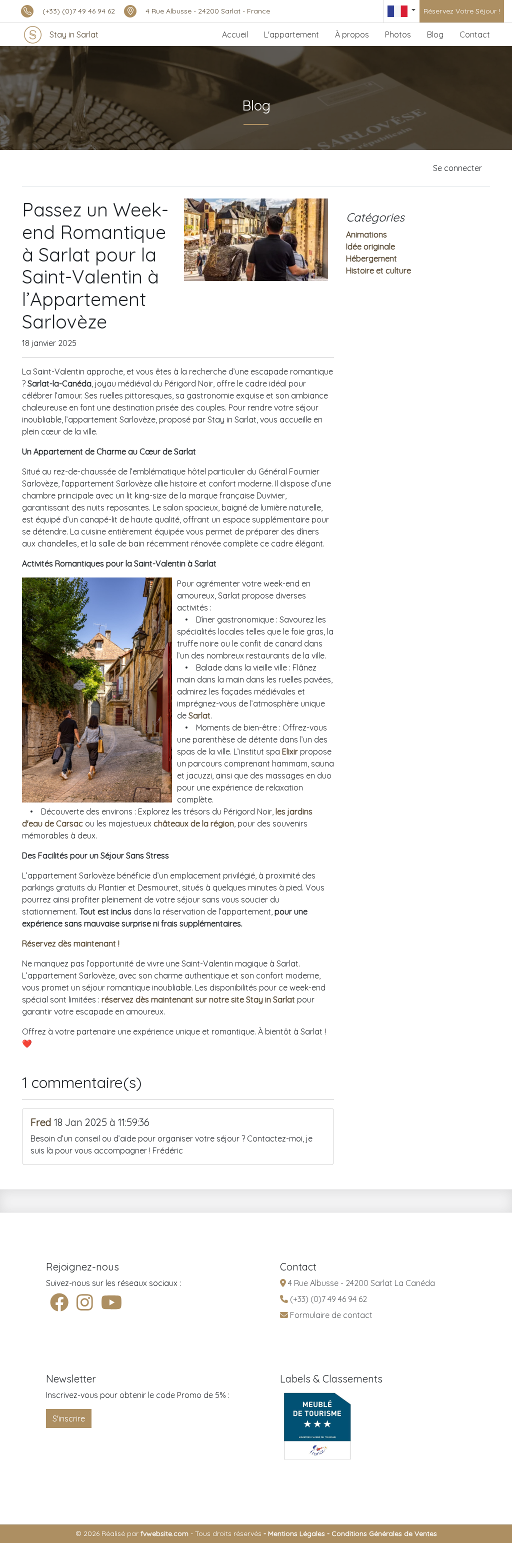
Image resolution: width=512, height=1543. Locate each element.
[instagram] (84, 1302)
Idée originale (370, 247)
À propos (352, 35)
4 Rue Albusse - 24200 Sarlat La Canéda (360, 1283)
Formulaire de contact (330, 1315)
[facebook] (59, 1302)
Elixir (290, 751)
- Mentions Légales (293, 1533)
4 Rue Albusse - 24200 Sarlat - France (208, 11)
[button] (402, 11)
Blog (435, 35)
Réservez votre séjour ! (462, 11)
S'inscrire (68, 1419)
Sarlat (199, 715)
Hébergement (371, 259)
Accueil (235, 35)
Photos (398, 35)
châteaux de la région (194, 823)
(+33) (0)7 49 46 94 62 (78, 11)
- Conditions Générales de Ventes (381, 1533)
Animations (366, 235)
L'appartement (291, 35)
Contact (475, 35)
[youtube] (111, 1302)
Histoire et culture (378, 271)
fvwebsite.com (164, 1533)
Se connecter (457, 168)
